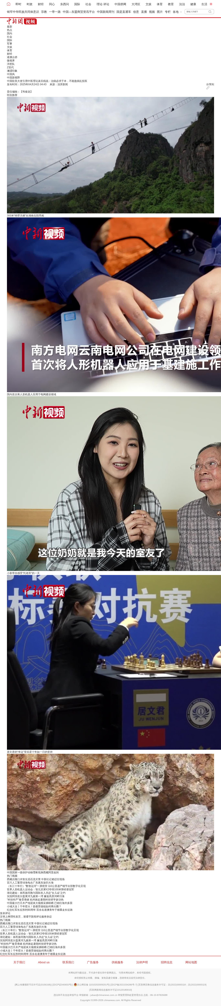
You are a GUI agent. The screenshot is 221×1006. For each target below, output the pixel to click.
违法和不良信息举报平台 (66, 995)
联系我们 (68, 962)
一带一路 (55, 11)
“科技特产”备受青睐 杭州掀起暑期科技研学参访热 (35, 899)
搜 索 (211, 11)
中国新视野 (13, 77)
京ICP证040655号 (62, 984)
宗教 (44, 11)
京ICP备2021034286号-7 (124, 984)
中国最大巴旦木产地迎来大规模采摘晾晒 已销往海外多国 (39, 903)
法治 (182, 4)
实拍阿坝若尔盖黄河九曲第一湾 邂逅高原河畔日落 (36, 896)
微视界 (11, 60)
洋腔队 (11, 64)
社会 (88, 4)
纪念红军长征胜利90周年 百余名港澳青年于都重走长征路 (40, 909)
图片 (160, 11)
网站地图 (191, 962)
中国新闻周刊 (105, 11)
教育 (171, 4)
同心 (52, 4)
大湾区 (136, 4)
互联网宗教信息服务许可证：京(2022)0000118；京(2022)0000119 (172, 984)
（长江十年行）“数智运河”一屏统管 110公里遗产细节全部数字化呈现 (46, 886)
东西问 (64, 4)
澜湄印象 (12, 70)
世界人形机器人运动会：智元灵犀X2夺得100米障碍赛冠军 (40, 889)
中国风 (11, 74)
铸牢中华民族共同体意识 (23, 11)
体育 (160, 4)
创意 (136, 11)
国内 (9, 33)
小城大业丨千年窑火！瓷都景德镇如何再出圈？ (34, 906)
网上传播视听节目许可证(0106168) (33, 984)
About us (44, 962)
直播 (144, 11)
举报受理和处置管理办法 (130, 995)
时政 (30, 4)
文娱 (148, 4)
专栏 (168, 11)
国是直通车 (123, 11)
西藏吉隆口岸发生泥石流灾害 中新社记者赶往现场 (36, 879)
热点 (9, 30)
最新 (9, 26)
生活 (204, 4)
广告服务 (93, 962)
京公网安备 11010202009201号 (93, 984)
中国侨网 (120, 4)
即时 (18, 4)
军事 (9, 43)
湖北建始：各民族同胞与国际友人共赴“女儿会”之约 (36, 892)
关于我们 (19, 962)
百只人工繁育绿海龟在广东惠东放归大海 (30, 882)
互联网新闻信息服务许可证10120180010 (110, 990)
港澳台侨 (12, 57)
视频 (152, 11)
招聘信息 (166, 962)
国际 (77, 4)
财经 (41, 4)
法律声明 (142, 962)
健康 (193, 4)
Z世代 (10, 67)
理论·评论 (103, 4)
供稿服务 (117, 962)
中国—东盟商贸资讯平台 (79, 11)
